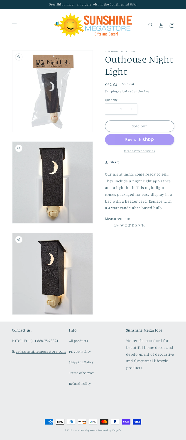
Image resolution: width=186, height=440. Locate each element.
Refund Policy (80, 383)
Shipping (111, 91)
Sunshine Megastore (85, 430)
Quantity (111, 100)
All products (78, 341)
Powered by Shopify (109, 430)
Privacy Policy (80, 351)
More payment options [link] (139, 151)
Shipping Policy (81, 362)
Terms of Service (81, 373)
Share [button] (115, 162)
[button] (14, 25)
